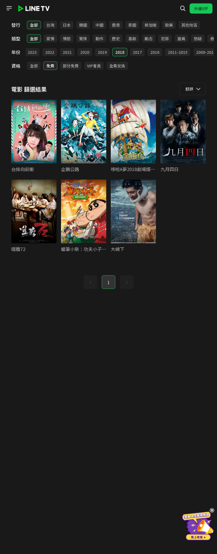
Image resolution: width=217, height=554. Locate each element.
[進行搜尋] (182, 8)
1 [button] (108, 282)
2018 (119, 52)
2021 (67, 52)
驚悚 (83, 38)
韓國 (83, 25)
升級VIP (201, 8)
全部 (34, 25)
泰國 (132, 25)
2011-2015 (178, 52)
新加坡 (151, 25)
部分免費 (71, 66)
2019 (102, 52)
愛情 (50, 38)
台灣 (50, 25)
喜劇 (132, 38)
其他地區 (189, 25)
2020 (84, 52)
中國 (99, 25)
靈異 (181, 38)
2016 (154, 52)
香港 (116, 25)
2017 (137, 52)
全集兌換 (117, 66)
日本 (67, 25)
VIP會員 (94, 66)
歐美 (169, 25)
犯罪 (165, 38)
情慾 (67, 38)
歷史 (116, 38)
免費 (50, 66)
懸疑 (198, 38)
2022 (49, 52)
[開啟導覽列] (9, 8)
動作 (99, 38)
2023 (32, 52)
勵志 (149, 38)
